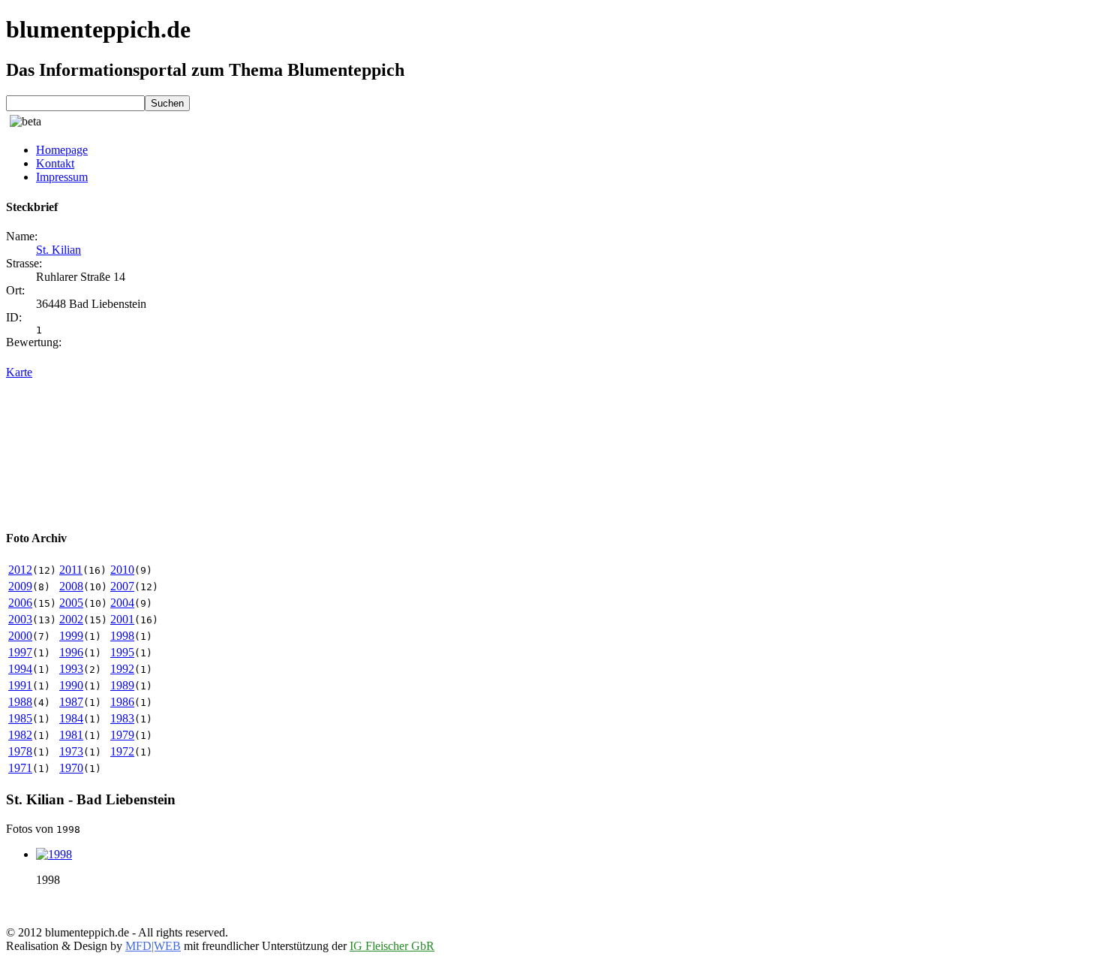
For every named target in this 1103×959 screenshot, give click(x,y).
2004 (122, 602)
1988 (20, 701)
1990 (71, 685)
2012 (20, 569)
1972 (122, 751)
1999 (71, 635)
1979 (122, 734)
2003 (20, 619)
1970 (71, 767)
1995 (122, 652)
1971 (20, 767)
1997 (20, 652)
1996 (71, 652)
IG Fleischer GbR (392, 945)
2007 (122, 586)
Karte (19, 372)
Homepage (62, 149)
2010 (122, 569)
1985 (20, 718)
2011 (71, 569)
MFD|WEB (153, 945)
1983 (122, 718)
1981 (71, 734)
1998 (122, 635)
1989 (122, 685)
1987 (71, 701)
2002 (71, 619)
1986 (122, 701)
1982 (20, 734)
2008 (71, 586)
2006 (20, 602)
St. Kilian (58, 249)
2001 (122, 619)
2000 (20, 635)
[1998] (54, 854)
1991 (20, 685)
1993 (71, 668)
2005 (71, 602)
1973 (71, 751)
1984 (71, 718)
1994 (20, 668)
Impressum (62, 176)
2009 (20, 586)
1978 (20, 751)
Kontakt (55, 163)
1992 (122, 668)
